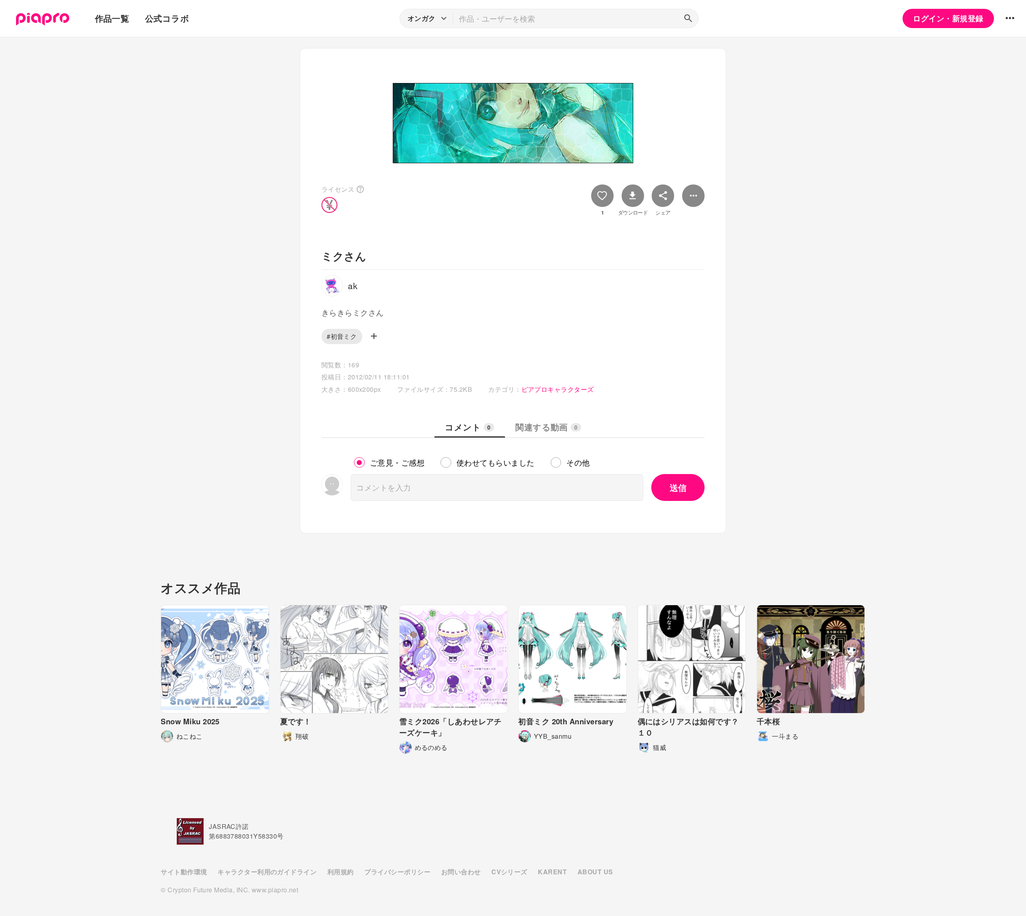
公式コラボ (167, 18)
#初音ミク (342, 336)
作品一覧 (112, 18)
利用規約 (340, 871)
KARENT (552, 871)
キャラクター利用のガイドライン (267, 871)
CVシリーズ (509, 871)
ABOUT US (595, 871)
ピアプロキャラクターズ (557, 389)
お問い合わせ (461, 871)
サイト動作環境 (184, 871)
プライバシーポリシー (397, 871)
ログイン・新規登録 (948, 18)
